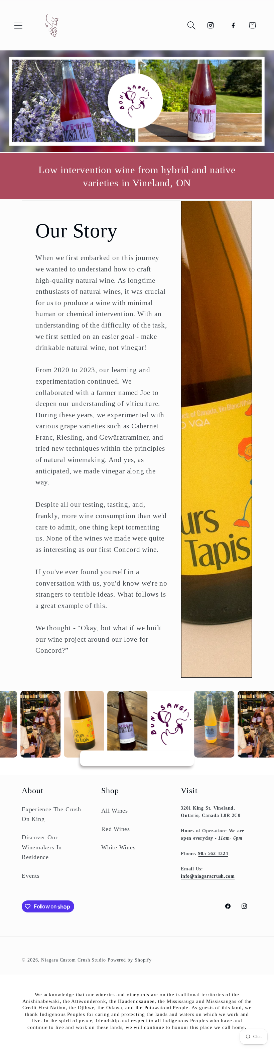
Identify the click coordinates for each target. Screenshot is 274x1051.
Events (31, 875)
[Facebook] (233, 25)
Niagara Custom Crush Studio (73, 960)
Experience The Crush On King (51, 814)
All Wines (114, 810)
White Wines (118, 847)
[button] (18, 25)
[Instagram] (210, 25)
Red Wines (115, 829)
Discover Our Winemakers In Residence (42, 847)
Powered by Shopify (130, 960)
